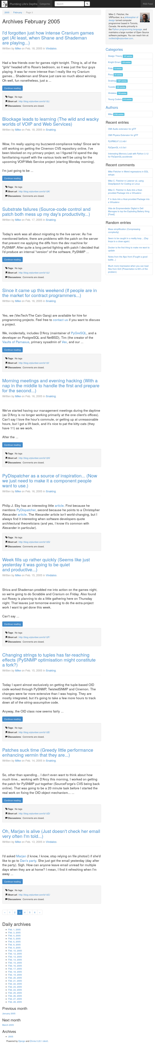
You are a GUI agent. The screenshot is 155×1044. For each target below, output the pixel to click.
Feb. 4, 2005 (14, 935)
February (17, 12)
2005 (7, 12)
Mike (18, 48)
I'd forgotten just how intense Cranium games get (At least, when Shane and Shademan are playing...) (48, 37)
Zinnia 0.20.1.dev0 (39, 1040)
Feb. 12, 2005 (15, 953)
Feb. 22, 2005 (15, 983)
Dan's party (28, 860)
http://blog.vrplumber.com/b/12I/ (34, 362)
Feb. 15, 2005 (15, 962)
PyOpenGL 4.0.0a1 (117, 147)
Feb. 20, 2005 (15, 977)
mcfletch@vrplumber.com (121, 38)
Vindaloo (51, 48)
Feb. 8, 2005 (14, 944)
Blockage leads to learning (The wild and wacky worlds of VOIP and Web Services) (50, 121)
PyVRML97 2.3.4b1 (117, 141)
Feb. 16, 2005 (15, 965)
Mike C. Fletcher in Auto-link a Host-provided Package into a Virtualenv (125, 191)
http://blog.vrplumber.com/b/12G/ (34, 541)
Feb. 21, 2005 (15, 980)
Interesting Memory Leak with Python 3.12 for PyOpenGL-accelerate (128, 155)
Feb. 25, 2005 (15, 992)
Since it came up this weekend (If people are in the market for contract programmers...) (49, 292)
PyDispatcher (26, 510)
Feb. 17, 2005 (15, 968)
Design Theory (120, 55)
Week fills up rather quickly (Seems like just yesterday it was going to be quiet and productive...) (46, 564)
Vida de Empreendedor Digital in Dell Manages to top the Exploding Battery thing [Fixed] (128, 211)
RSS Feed (148, 3)
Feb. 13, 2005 (15, 956)
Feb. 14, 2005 (15, 959)
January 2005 (8, 1013)
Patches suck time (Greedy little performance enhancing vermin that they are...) (47, 752)
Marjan (21, 856)
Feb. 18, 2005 (15, 971)
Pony (115, 74)
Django (21, 1040)
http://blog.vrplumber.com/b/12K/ (34, 191)
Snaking (51, 129)
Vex (64, 342)
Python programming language (127, 29)
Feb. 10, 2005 (15, 950)
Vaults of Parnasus (15, 342)
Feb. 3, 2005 (14, 932)
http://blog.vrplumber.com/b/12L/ (34, 101)
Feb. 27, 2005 (15, 998)
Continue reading (12, 88)
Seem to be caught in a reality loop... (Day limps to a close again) (128, 240)
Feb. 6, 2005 (14, 941)
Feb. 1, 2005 (14, 929)
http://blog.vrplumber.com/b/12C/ (34, 894)
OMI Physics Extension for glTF (123, 135)
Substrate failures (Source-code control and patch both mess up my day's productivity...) (46, 211)
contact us (60, 319)
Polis (115, 68)
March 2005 (8, 1024)
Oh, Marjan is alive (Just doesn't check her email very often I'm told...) (51, 833)
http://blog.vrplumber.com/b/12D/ (34, 813)
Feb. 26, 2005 (15, 995)
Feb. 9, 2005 (14, 947)
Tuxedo (116, 86)
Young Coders (120, 99)
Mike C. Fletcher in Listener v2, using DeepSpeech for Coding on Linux (126, 182)
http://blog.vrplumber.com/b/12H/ (34, 457)
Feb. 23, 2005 (15, 986)
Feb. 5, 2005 (14, 938)
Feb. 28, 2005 (15, 1001)
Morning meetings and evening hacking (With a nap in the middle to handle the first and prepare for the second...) (50, 385)
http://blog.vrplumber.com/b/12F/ (34, 637)
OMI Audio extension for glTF (122, 128)
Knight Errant (119, 62)
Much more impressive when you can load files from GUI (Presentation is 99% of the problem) (128, 268)
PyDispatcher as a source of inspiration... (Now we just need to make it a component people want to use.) (49, 480)
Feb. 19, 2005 (15, 974)
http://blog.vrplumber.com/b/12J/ (34, 272)
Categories (45, 3)
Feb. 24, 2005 (15, 989)
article (59, 505)
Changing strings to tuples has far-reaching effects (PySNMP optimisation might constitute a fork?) (49, 659)
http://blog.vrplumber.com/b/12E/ (34, 732)
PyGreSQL (78, 333)
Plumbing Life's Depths (23, 4)
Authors (112, 107)
